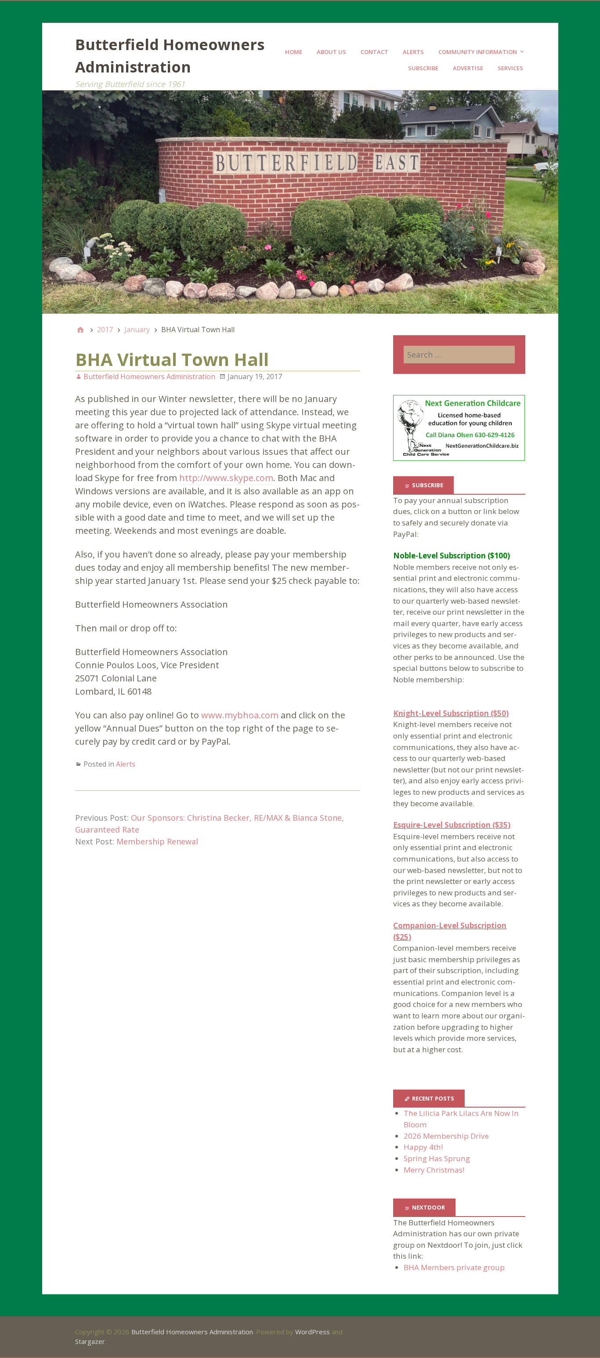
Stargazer (90, 1341)
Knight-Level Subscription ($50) (451, 713)
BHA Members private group (454, 1267)
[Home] (80, 329)
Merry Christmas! (434, 1170)
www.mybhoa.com (239, 715)
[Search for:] (459, 354)
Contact (374, 52)
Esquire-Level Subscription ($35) (451, 825)
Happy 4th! (423, 1147)
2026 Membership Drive (446, 1136)
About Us (331, 52)
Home (293, 52)
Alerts (413, 52)
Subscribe (423, 68)
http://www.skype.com (226, 478)
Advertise (468, 68)
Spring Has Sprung (437, 1158)
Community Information (477, 52)
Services (510, 68)
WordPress (312, 1331)
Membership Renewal (157, 841)
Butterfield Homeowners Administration (192, 1331)
